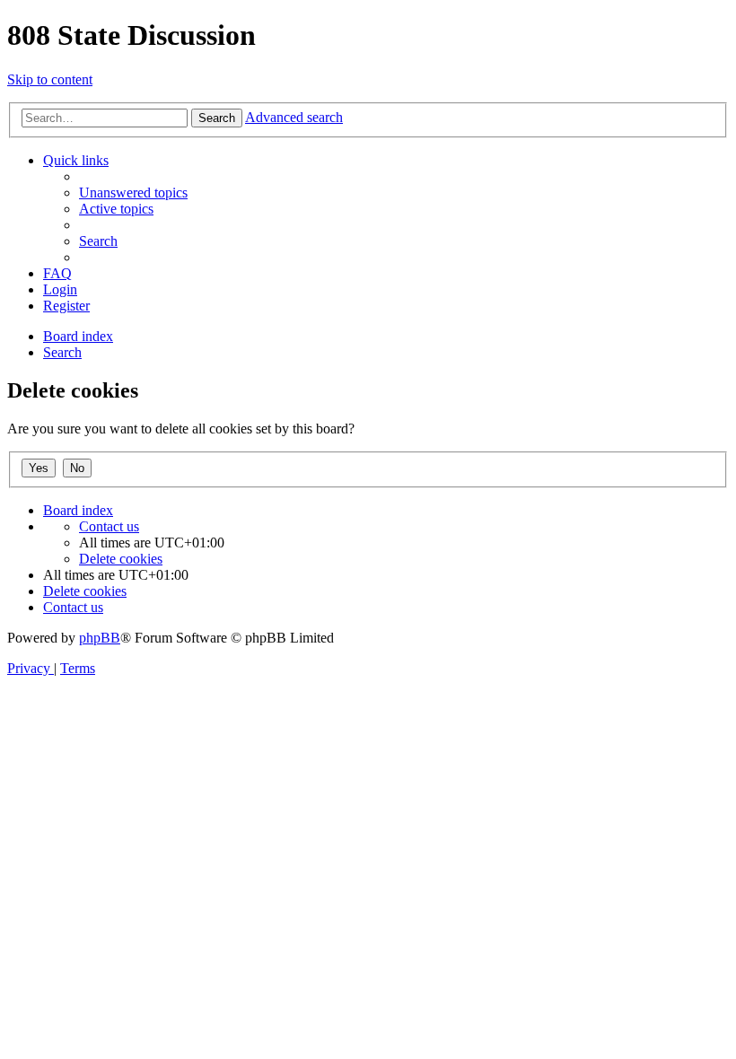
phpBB (99, 637)
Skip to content (49, 79)
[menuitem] (133, 192)
